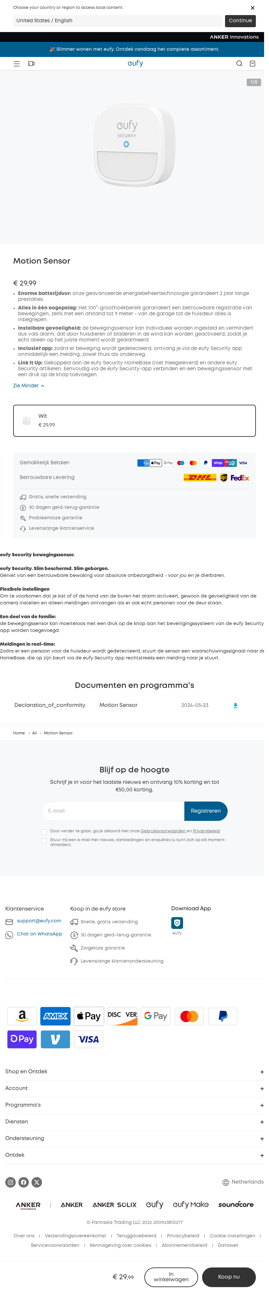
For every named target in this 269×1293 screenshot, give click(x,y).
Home (19, 733)
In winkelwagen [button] (171, 1277)
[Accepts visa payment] (89, 1039)
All (34, 733)
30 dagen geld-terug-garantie (116, 935)
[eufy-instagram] (10, 1182)
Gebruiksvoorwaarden (164, 831)
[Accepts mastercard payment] (189, 1016)
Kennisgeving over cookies (120, 1245)
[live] (31, 63)
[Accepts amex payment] (55, 1016)
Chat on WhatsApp (39, 934)
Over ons (24, 1236)
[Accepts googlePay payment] (156, 1016)
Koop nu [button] (229, 1277)
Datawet (228, 1245)
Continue (240, 21)
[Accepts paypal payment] (223, 1016)
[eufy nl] (135, 63)
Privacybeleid (206, 831)
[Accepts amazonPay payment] (22, 1016)
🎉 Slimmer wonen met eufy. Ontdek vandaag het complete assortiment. (134, 49)
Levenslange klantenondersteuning (122, 961)
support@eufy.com (39, 921)
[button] (252, 8)
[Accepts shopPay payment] (22, 1039)
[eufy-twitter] (36, 1182)
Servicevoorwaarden (55, 1245)
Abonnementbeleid (184, 1245)
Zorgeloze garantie (103, 948)
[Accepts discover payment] (122, 1016)
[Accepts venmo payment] (55, 1039)
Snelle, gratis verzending (109, 922)
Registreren (206, 811)
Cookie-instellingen (232, 1236)
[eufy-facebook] (23, 1182)
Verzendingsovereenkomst (75, 1236)
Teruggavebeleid (136, 1236)
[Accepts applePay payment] (89, 1016)
